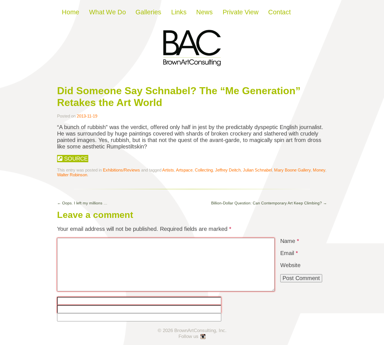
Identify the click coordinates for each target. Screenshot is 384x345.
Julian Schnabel (257, 170)
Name (289, 241)
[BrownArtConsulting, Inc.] (192, 62)
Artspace (184, 170)
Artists (168, 170)
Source (75, 158)
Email (289, 253)
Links (179, 12)
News (204, 12)
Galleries (148, 12)
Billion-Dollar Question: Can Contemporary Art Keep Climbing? (269, 203)
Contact (279, 12)
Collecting (204, 170)
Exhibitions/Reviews (121, 170)
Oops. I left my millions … (82, 203)
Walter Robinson (72, 174)
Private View (241, 12)
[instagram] (203, 337)
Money (319, 170)
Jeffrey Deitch (228, 170)
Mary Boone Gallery (292, 170)
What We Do (107, 12)
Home (70, 12)
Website (290, 265)
